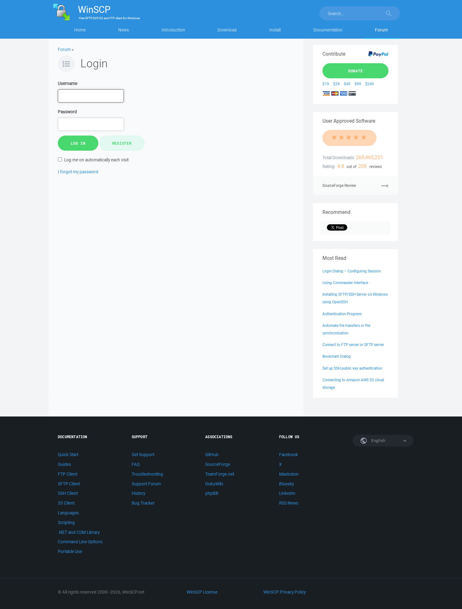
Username (67, 83)
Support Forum (146, 484)
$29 (336, 83)
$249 (369, 83)
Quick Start (68, 454)
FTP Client (67, 474)
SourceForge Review (339, 185)
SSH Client (68, 493)
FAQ (136, 464)
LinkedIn (287, 493)
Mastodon (289, 474)
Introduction (173, 30)
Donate (355, 70)
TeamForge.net (219, 474)
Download (227, 30)
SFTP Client (69, 484)
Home (80, 30)
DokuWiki (214, 484)
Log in (78, 143)
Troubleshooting (147, 474)
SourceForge (217, 464)
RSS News (288, 503)
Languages (68, 513)
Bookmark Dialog (336, 356)
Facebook (288, 454)
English (378, 440)
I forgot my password (78, 172)
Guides (64, 464)
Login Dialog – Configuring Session (351, 271)
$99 (358, 83)
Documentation (328, 30)
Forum (381, 30)
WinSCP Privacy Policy (284, 592)
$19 (325, 83)
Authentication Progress (342, 313)
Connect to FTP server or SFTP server (353, 344)
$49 (347, 83)
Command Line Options (80, 542)
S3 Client (66, 503)
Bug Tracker (143, 503)
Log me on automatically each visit (96, 160)
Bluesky (286, 484)
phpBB (211, 493)
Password (67, 112)
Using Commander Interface (345, 282)
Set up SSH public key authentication (352, 368)
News (123, 30)
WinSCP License (202, 592)
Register (122, 143)
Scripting (66, 522)
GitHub (211, 454)
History (138, 493)
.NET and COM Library (79, 532)
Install (275, 30)
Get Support (143, 454)
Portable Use (70, 551)
